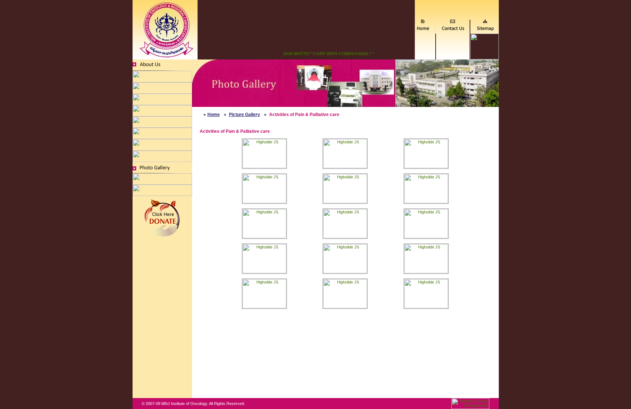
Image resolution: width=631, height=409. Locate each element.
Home (213, 114)
